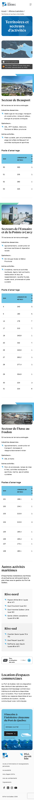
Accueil (4, 11)
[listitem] (29, 660)
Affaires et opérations (16, 11)
